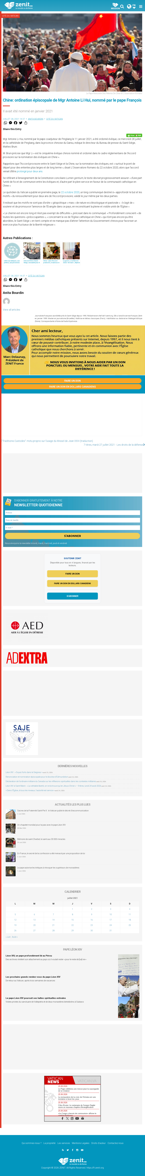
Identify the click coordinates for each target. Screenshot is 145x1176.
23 (91, 925)
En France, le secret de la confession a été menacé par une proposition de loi (51, 853)
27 (34, 930)
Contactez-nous (115, 1143)
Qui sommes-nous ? (31, 1143)
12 (15, 920)
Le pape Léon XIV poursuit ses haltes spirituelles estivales (36, 998)
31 (110, 930)
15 (72, 920)
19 (15, 925)
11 (130, 914)
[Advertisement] (72, 417)
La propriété (49, 1143)
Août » (14, 937)
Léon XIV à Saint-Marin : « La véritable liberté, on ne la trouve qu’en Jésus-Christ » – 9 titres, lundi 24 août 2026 (53, 786)
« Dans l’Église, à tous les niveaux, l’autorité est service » (30, 790)
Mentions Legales (80, 1143)
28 (53, 930)
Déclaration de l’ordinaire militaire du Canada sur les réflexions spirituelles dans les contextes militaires (51, 781)
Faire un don (72, 380)
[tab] (58, 1080)
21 (53, 925)
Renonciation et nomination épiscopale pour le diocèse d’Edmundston (37, 777)
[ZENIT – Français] (40, 5)
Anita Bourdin (35, 119)
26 (15, 930)
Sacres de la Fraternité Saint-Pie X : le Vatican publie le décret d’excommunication (53, 810)
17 (110, 920)
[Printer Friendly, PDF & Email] (134, 135)
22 (72, 925)
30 (91, 930)
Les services (63, 1143)
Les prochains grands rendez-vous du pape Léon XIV (33, 977)
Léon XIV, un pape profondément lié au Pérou (29, 955)
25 (130, 925)
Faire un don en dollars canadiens (72, 386)
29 (72, 930)
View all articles (11, 309)
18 (130, 920)
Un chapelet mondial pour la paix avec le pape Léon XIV (41, 825)
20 (34, 925)
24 (110, 925)
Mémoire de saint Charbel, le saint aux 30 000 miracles (41, 839)
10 (110, 914)
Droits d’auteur (98, 1143)
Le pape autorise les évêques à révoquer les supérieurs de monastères (48, 868)
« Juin (8, 937)
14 (53, 920)
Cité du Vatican (10, 16)
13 (34, 920)
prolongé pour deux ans (29, 171)
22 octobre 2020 (70, 192)
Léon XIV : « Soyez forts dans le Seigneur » (24, 772)
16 (91, 920)
